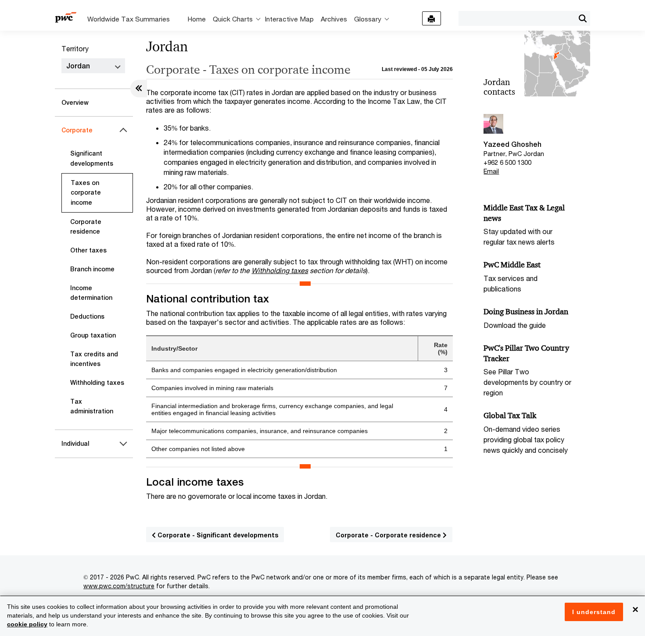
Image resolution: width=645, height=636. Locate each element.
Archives (334, 19)
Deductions (87, 316)
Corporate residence (85, 226)
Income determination (91, 293)
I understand (594, 611)
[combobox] (517, 17)
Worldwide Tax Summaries (128, 19)
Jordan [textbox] (78, 66)
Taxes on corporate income (86, 192)
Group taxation (93, 335)
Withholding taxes (97, 382)
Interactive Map (289, 19)
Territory (75, 48)
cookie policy (27, 624)
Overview (75, 102)
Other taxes (88, 250)
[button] (582, 18)
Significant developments (91, 158)
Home (196, 19)
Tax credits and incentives (94, 359)
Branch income (92, 269)
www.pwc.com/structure (118, 586)
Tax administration (91, 406)
